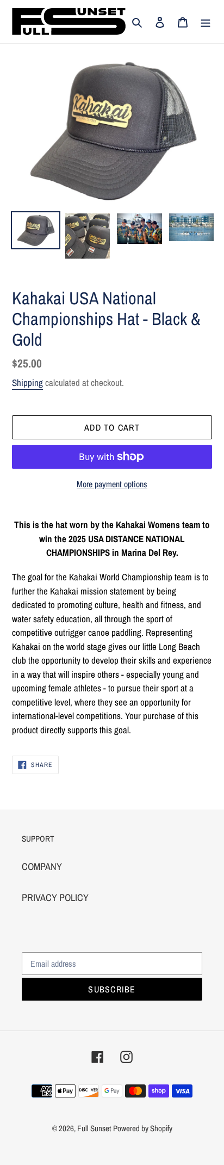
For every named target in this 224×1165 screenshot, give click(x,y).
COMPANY (42, 866)
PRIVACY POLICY (55, 897)
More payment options (112, 484)
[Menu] (205, 21)
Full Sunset (94, 1128)
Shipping (27, 382)
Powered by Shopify (142, 1128)
